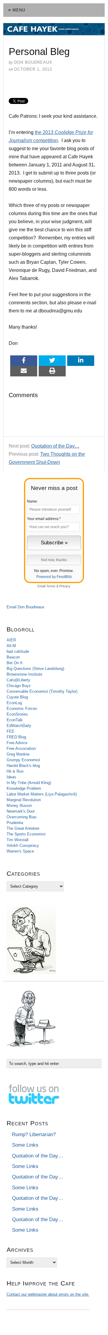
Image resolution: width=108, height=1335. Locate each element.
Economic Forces (22, 708)
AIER (11, 640)
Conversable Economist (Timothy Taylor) (42, 691)
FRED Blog (16, 737)
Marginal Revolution (24, 800)
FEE (10, 731)
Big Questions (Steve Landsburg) (35, 668)
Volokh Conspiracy (23, 845)
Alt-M (11, 645)
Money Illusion (19, 805)
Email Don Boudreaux (25, 607)
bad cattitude (18, 651)
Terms (51, 586)
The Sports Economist (26, 834)
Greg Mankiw (18, 754)
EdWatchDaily (19, 725)
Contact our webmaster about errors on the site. (48, 1294)
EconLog (14, 703)
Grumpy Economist (23, 760)
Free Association (21, 748)
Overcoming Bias (22, 817)
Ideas (11, 777)
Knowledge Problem (24, 788)
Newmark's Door (21, 811)
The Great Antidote (23, 828)
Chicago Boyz (19, 685)
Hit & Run (15, 771)
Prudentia (15, 822)
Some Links (25, 1145)
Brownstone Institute (24, 674)
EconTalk (15, 720)
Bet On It (14, 663)
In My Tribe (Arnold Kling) (29, 782)
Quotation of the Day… (55, 446)
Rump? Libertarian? (34, 1134)
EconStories (17, 714)
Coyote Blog (17, 697)
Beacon (13, 657)
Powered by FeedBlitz (54, 577)
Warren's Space (20, 851)
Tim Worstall (17, 840)
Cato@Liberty (18, 680)
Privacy (64, 586)
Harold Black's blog (23, 765)
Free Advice (17, 742)
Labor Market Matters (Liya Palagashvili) (42, 794)
